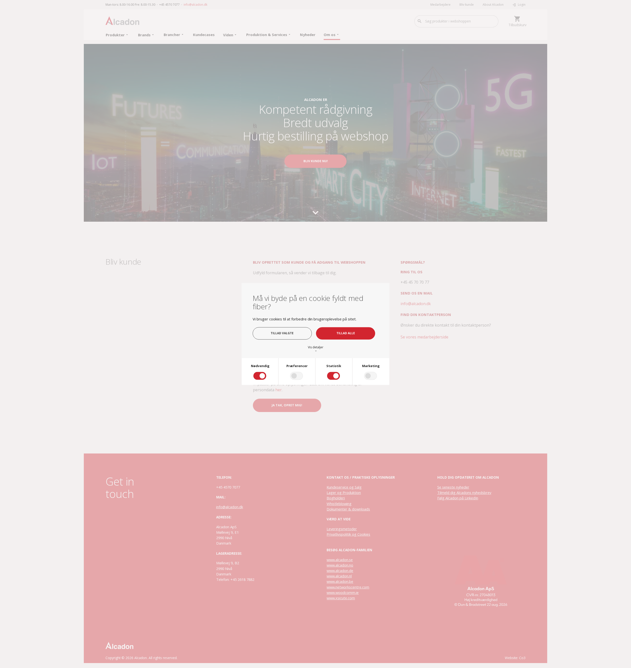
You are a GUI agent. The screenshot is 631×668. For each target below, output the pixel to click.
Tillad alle (345, 333)
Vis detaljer (315, 348)
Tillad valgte (282, 333)
